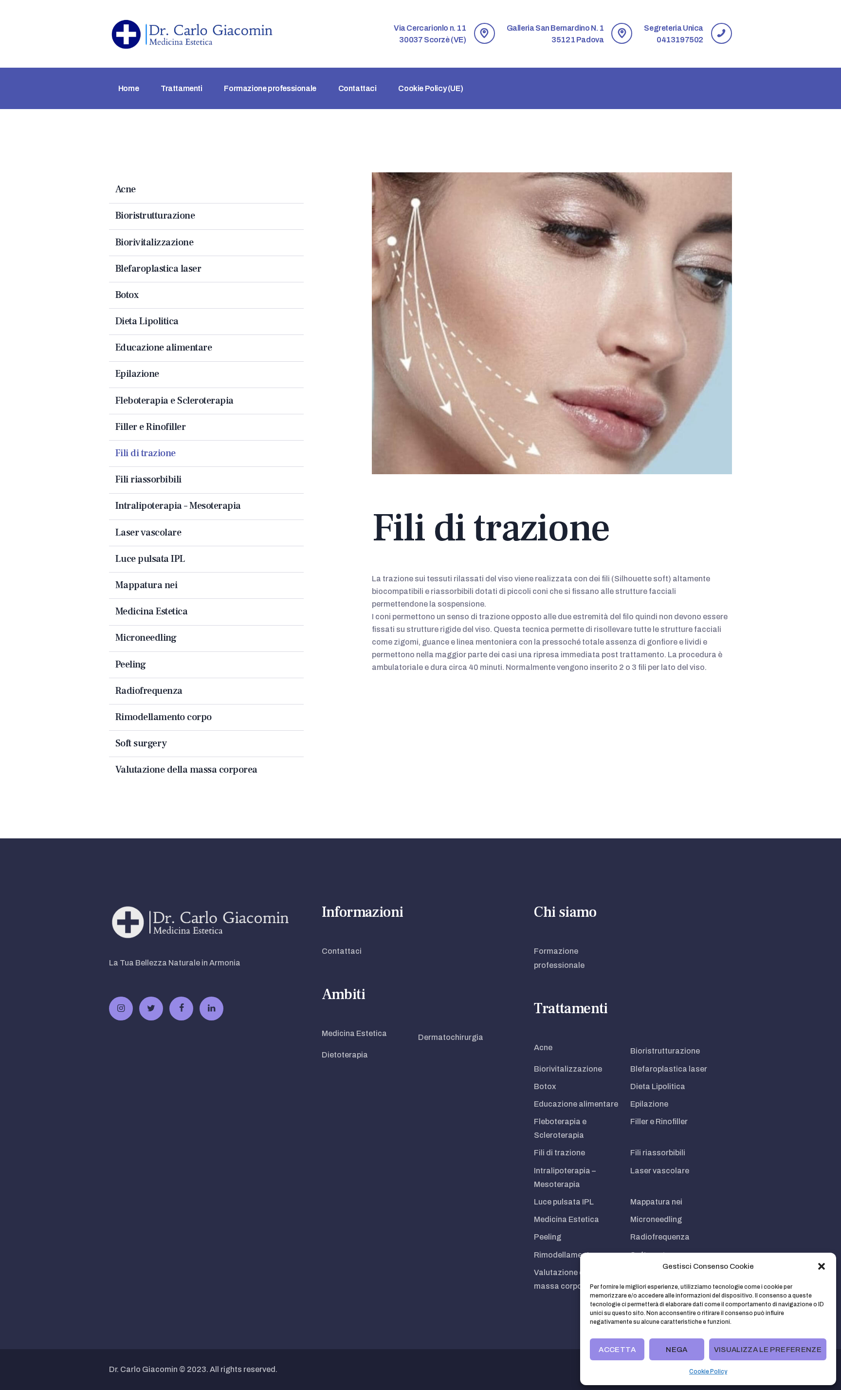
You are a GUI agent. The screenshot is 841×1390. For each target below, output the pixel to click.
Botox (127, 295)
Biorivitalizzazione (154, 242)
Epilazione (137, 374)
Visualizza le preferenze (768, 1349)
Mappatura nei (146, 585)
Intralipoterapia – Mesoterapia (178, 506)
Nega (676, 1349)
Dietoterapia (345, 1055)
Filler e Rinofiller (150, 427)
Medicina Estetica (151, 611)
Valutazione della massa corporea (186, 769)
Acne (125, 189)
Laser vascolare (148, 532)
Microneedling (146, 637)
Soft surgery (141, 743)
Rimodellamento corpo (163, 717)
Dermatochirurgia (450, 1037)
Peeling (130, 664)
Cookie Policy (708, 1371)
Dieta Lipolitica (147, 321)
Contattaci (342, 951)
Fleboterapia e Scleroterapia (174, 400)
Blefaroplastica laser (158, 268)
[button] (821, 1266)
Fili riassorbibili (148, 479)
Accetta (617, 1349)
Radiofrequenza (149, 691)
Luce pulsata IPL (150, 559)
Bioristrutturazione (155, 215)
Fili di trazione (145, 453)
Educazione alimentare (163, 347)
